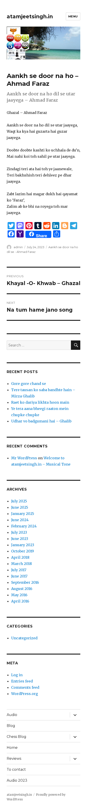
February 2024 (24, 526)
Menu (73, 16)
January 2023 (22, 545)
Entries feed (22, 681)
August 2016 (21, 588)
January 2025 (22, 513)
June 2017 (19, 576)
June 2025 (19, 507)
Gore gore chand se (28, 383)
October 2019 (22, 551)
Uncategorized (24, 638)
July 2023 (19, 532)
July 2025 (19, 501)
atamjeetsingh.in (30, 16)
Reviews (14, 758)
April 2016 (20, 601)
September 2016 (25, 582)
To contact (16, 769)
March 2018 (21, 563)
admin (18, 247)
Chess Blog (16, 737)
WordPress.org (24, 693)
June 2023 (19, 538)
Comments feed (25, 687)
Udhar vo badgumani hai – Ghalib (41, 421)
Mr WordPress (24, 458)
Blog (11, 726)
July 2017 (18, 570)
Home (12, 747)
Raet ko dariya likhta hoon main (40, 402)
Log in (17, 675)
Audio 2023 (17, 780)
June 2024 (20, 520)
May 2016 (19, 595)
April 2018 (20, 557)
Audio (12, 715)
